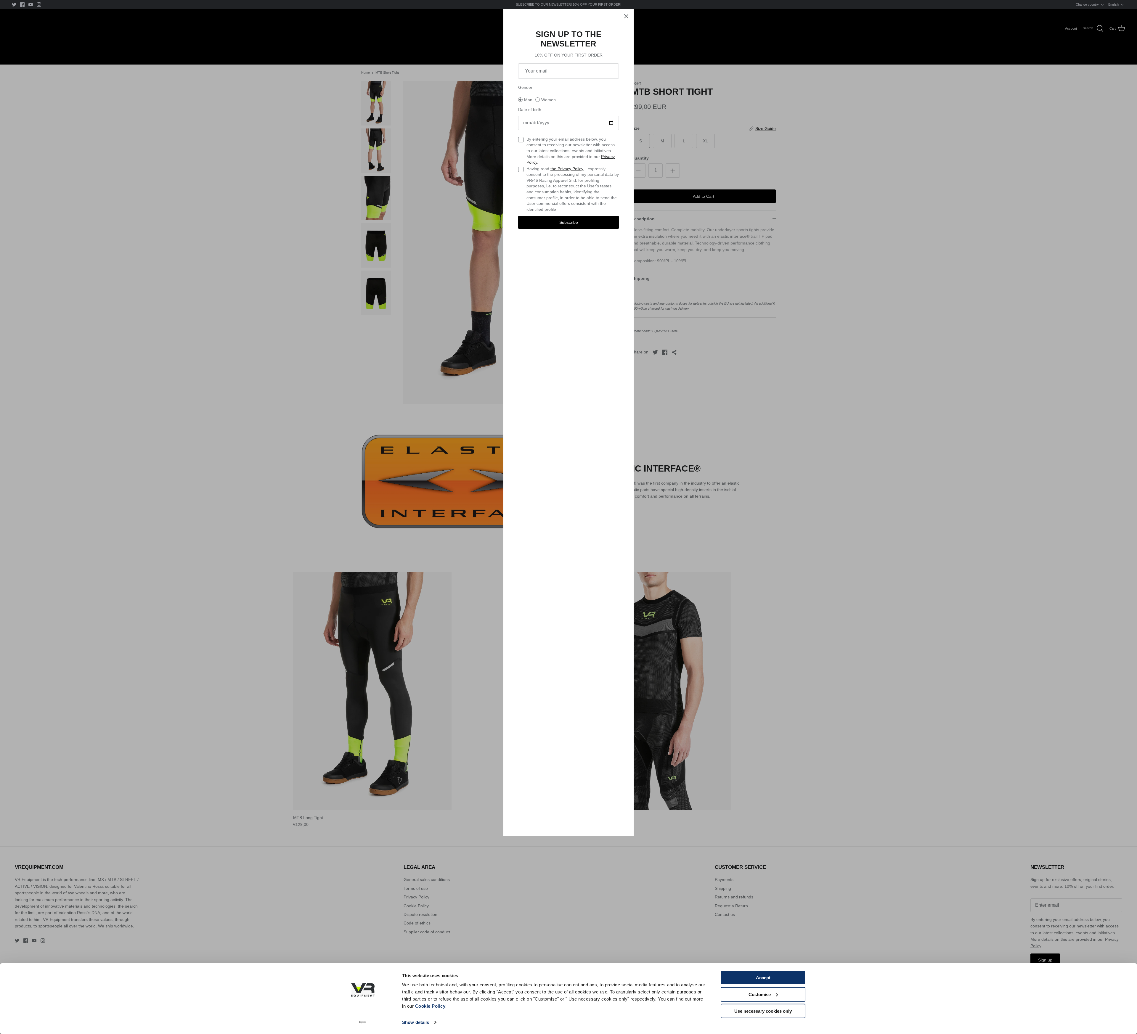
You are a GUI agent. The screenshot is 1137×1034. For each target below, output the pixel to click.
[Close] (626, 16)
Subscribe (568, 222)
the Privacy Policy (566, 168)
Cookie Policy (430, 1006)
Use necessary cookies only (763, 1011)
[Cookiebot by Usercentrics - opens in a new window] (363, 1022)
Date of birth (529, 109)
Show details (415, 1022)
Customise (760, 994)
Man (528, 99)
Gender (525, 87)
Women (548, 99)
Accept (763, 977)
